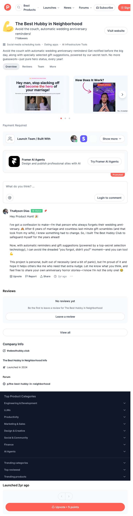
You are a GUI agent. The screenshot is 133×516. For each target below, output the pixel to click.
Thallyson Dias (19, 211)
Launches (49, 7)
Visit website (116, 30)
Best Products (30, 7)
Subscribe (106, 7)
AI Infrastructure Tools (74, 44)
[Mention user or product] (10, 198)
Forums (84, 7)
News (67, 7)
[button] (53, 66)
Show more (110, 138)
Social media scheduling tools (23, 44)
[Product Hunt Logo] (7, 7)
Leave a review (65, 316)
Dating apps (51, 44)
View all (65, 332)
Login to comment (109, 197)
